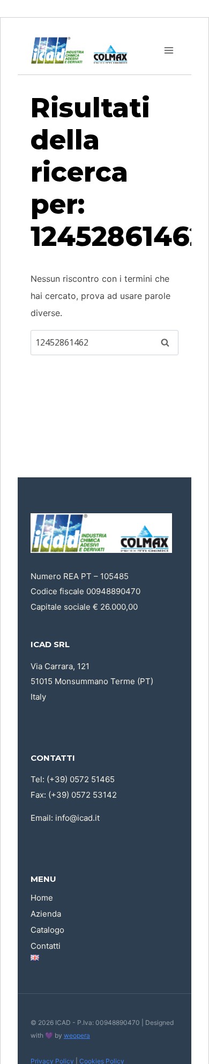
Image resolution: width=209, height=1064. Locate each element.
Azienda (46, 914)
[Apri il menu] (168, 50)
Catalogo (47, 930)
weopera (77, 1035)
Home (42, 898)
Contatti (46, 946)
